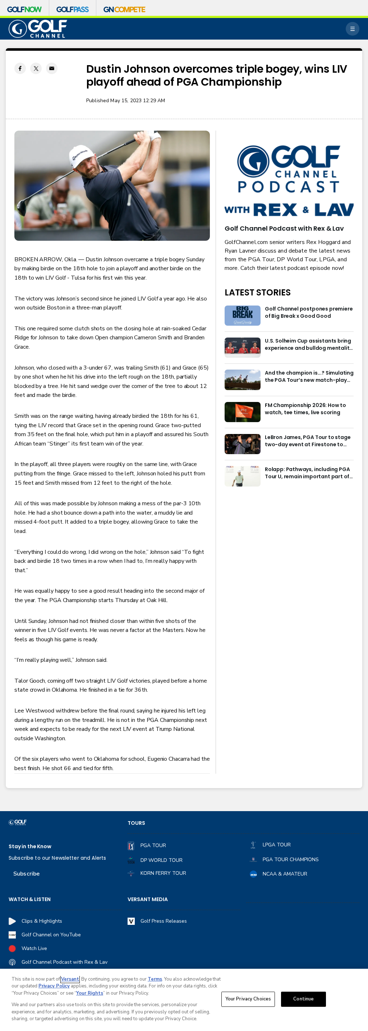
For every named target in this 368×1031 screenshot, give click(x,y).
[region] (184, 1000)
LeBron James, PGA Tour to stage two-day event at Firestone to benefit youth (307, 441)
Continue (303, 999)
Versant (70, 979)
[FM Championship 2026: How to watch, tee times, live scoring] (243, 412)
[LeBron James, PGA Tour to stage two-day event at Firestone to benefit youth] (243, 444)
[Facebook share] (20, 68)
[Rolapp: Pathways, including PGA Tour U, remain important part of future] (243, 476)
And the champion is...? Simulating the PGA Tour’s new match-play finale (309, 377)
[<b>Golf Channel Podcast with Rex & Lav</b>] (289, 181)
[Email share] (52, 68)
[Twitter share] (36, 68)
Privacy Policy (54, 986)
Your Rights (89, 993)
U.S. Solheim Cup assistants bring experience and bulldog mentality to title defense (308, 345)
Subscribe (26, 874)
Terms (155, 979)
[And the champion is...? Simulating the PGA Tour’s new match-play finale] (243, 380)
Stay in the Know (30, 846)
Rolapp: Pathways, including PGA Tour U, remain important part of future (307, 473)
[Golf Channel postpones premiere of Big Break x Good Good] (243, 316)
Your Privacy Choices (248, 999)
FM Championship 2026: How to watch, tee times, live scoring (305, 409)
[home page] (38, 29)
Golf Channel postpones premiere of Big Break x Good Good (309, 313)
